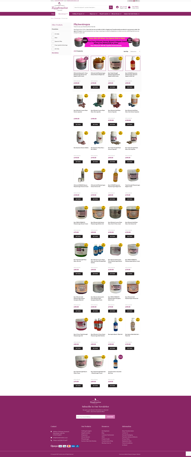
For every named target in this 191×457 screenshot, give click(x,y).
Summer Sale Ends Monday (131, 14)
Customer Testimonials (108, 435)
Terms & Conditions (127, 443)
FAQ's (103, 437)
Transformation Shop (107, 441)
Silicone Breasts (115, 14)
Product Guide (106, 439)
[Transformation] (61, 6)
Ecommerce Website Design (125, 454)
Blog (103, 433)
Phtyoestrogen (62, 13)
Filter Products (57, 25)
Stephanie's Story (126, 441)
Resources (105, 426)
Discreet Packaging (127, 435)
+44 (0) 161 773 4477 (58, 0)
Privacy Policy (126, 439)
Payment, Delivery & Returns (129, 437)
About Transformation (128, 431)
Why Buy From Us (106, 443)
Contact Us (125, 433)
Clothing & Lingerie (77, 14)
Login (125, 8)
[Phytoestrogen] (107, 42)
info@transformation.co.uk (73, 0)
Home (53, 14)
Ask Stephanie (105, 431)
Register (122, 8)
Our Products (86, 426)
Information (126, 426)
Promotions (55, 29)
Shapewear (93, 14)
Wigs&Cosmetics (104, 14)
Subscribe (110, 416)
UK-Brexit (124, 445)
